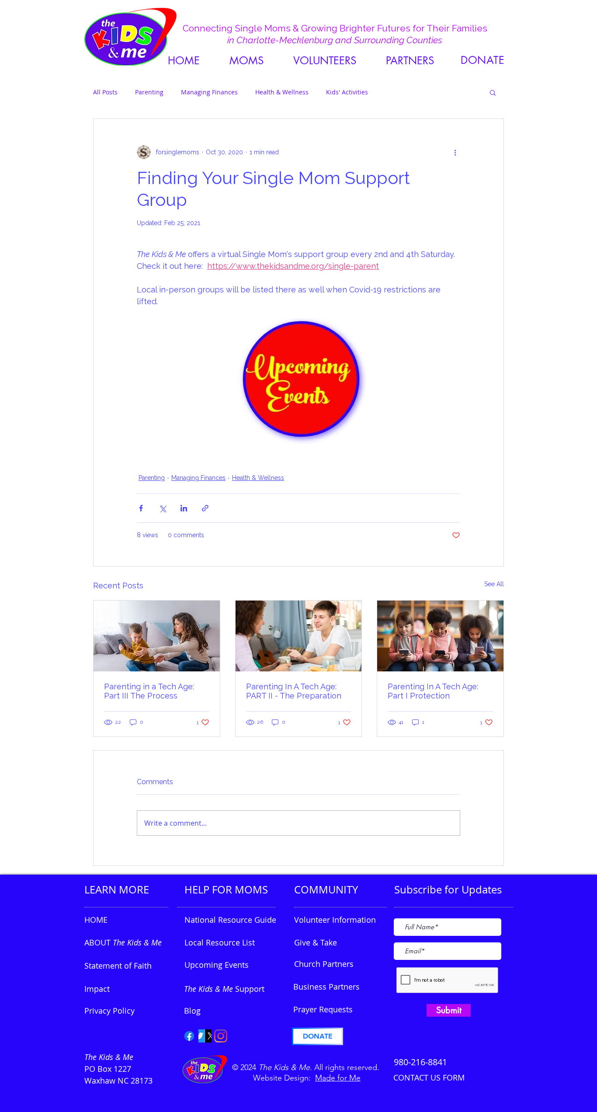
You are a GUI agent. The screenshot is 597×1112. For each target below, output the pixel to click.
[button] (410, 60)
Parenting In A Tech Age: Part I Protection (433, 691)
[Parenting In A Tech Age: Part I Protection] (440, 636)
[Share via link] (205, 508)
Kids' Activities (347, 92)
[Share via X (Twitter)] (162, 508)
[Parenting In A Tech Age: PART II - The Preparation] (299, 636)
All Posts (105, 92)
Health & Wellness (282, 92)
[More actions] (455, 152)
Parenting (149, 92)
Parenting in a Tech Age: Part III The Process (149, 691)
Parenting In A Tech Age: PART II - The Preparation (293, 691)
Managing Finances (209, 92)
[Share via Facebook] (141, 508)
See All (494, 583)
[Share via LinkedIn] (184, 508)
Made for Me (338, 1078)
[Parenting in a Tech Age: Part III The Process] (157, 636)
